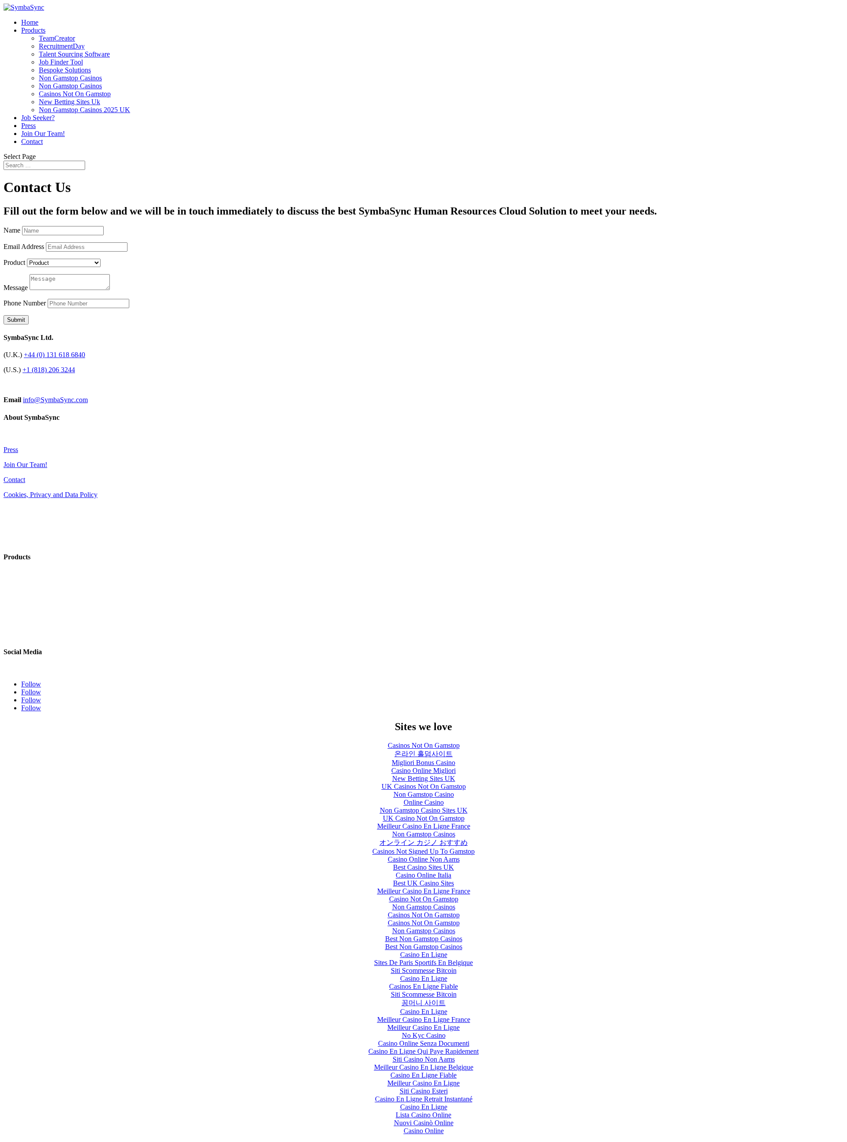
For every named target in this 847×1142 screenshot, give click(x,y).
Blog (10, 434)
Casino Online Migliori (423, 770)
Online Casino (424, 802)
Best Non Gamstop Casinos (423, 938)
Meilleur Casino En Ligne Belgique (423, 1067)
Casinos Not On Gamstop (75, 94)
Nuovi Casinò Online (423, 1123)
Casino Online (424, 1130)
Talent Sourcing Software (74, 54)
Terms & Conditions (32, 509)
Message (16, 287)
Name (12, 230)
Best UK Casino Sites (423, 883)
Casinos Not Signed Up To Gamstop (423, 851)
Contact (32, 141)
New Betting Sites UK (423, 778)
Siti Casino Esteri (424, 1091)
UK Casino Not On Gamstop (424, 818)
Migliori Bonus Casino (423, 762)
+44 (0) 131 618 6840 (54, 354)
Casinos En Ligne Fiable (423, 986)
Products (33, 30)
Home (29, 22)
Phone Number (25, 303)
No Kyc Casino (424, 1035)
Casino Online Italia (423, 875)
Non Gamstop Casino (424, 794)
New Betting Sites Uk (69, 102)
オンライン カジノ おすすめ (423, 842)
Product (14, 262)
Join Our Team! (43, 133)
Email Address (24, 246)
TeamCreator (57, 38)
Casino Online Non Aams (424, 859)
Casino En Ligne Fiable (423, 1075)
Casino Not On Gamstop (423, 899)
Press (28, 125)
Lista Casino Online (423, 1115)
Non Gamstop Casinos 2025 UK (84, 109)
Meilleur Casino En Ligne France (423, 826)
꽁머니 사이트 (423, 1002)
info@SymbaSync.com (55, 399)
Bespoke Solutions (65, 70)
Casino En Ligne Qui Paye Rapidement (423, 1051)
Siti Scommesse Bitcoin (424, 970)
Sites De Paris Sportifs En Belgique (423, 962)
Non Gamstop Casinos (70, 78)
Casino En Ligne (423, 954)
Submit (16, 320)
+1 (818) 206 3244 (48, 369)
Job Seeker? (38, 117)
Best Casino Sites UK (423, 867)
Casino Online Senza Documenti (423, 1043)
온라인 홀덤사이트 (423, 754)
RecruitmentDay (62, 46)
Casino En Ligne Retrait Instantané (423, 1099)
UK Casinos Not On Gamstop (424, 786)
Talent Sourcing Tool (33, 604)
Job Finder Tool (61, 62)
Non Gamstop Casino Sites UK (424, 810)
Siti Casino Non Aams (424, 1059)
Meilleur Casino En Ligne (423, 1027)
